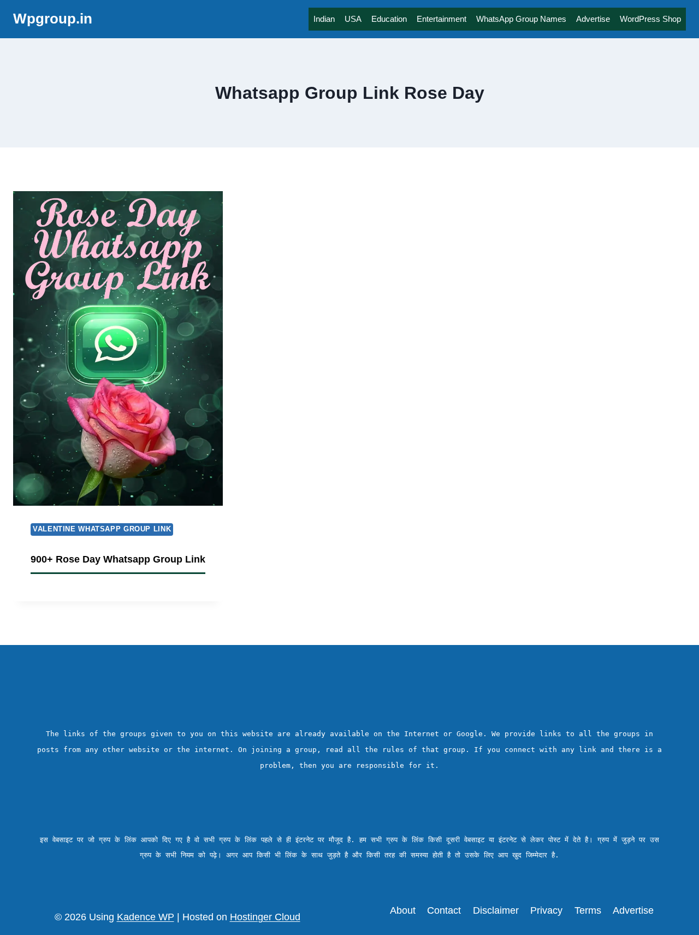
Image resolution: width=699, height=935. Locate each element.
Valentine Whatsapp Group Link (102, 529)
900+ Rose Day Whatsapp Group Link (118, 559)
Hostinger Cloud (265, 917)
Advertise (593, 18)
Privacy (546, 910)
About (403, 910)
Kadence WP (145, 917)
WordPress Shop (650, 18)
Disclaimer (496, 910)
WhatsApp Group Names (521, 18)
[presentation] (118, 348)
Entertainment (441, 18)
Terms (587, 910)
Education (389, 18)
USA (353, 18)
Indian (324, 18)
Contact (444, 910)
